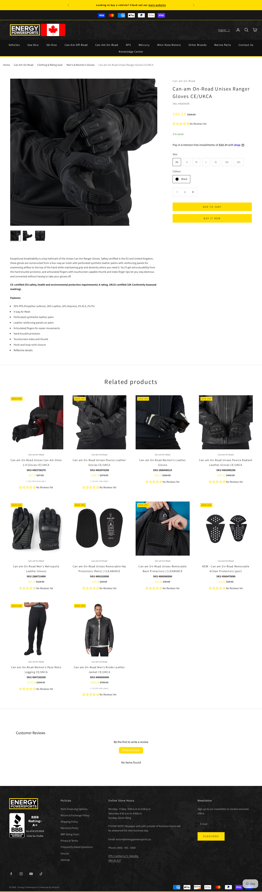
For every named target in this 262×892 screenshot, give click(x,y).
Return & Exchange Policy (75, 815)
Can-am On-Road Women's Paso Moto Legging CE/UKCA (36, 669)
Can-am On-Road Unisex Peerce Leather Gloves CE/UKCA (99, 462)
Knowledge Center (131, 51)
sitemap (65, 860)
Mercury (144, 45)
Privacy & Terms (69, 840)
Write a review (131, 750)
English (222, 30)
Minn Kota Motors (169, 45)
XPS (128, 45)
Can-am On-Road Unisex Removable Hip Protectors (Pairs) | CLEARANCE (99, 568)
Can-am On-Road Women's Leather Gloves (162, 462)
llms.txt (65, 853)
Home (6, 65)
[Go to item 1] (15, 235)
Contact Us (246, 45)
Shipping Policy (69, 821)
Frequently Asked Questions (77, 847)
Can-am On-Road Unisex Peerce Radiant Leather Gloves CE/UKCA (225, 462)
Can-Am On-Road (106, 45)
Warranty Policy (69, 828)
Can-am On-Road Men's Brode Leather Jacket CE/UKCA (99, 669)
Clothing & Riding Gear (50, 65)
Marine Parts (222, 45)
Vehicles (14, 45)
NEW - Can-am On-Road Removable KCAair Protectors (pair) (225, 568)
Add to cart (212, 206)
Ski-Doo (51, 45)
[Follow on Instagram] (21, 874)
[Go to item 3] (40, 235)
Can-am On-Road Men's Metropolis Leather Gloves (36, 568)
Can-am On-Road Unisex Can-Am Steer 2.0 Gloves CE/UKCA (36, 462)
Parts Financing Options (74, 809)
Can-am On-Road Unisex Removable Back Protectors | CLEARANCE (162, 568)
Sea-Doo (33, 45)
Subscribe (211, 836)
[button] (181, 123)
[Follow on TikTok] (41, 874)
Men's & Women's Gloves (81, 65)
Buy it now (212, 218)
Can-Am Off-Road (76, 45)
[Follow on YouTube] (31, 874)
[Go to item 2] (27, 235)
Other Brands (198, 45)
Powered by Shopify (49, 887)
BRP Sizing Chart (70, 834)
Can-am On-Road (184, 81)
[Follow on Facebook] (11, 874)
